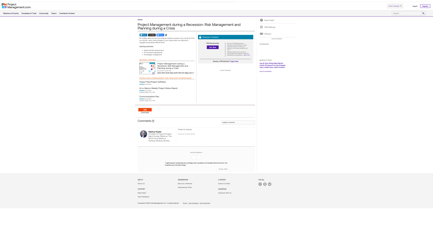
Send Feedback (143, 197)
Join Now (212, 47)
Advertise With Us (224, 193)
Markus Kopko (155, 131)
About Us (141, 183)
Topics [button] (53, 13)
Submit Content (224, 183)
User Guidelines (193, 203)
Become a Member (185, 183)
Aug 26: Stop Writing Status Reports (271, 63)
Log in (415, 6)
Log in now (234, 61)
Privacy (185, 203)
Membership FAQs (185, 187)
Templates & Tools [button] (28, 13)
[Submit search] (423, 13)
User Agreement (205, 203)
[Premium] (147, 68)
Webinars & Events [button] (11, 13)
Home (140, 19)
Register (425, 6)
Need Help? (142, 193)
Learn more (247, 55)
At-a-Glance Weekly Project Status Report (158, 88)
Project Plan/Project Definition (152, 82)
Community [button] (43, 13)
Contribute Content (67, 13)
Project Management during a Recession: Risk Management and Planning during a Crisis (172, 65)
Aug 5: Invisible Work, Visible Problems (272, 67)
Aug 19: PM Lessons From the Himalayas (272, 65)
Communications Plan (149, 96)
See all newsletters (266, 71)
